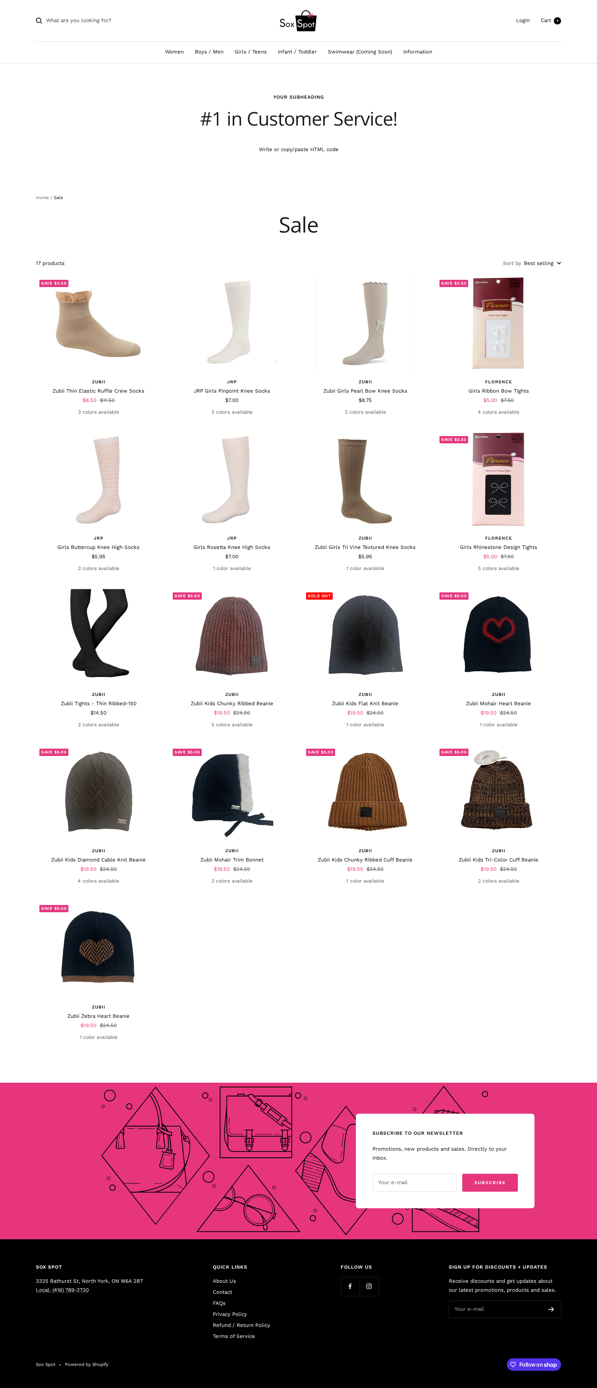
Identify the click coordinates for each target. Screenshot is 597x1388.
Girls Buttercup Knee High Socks (98, 547)
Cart (550, 20)
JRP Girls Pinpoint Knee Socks (232, 391)
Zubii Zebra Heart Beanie (98, 1016)
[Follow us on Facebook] (350, 1286)
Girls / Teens (251, 52)
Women (174, 52)
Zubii (98, 381)
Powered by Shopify (86, 1364)
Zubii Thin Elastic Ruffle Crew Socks (98, 391)
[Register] (551, 1309)
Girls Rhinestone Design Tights (498, 547)
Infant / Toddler (297, 52)
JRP (232, 381)
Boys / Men (209, 52)
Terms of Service (234, 1336)
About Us (224, 1281)
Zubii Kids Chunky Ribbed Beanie (232, 703)
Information (417, 52)
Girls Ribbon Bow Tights (498, 391)
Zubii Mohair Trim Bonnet (232, 860)
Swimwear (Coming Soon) (360, 52)
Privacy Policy (230, 1314)
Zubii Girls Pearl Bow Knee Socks (365, 391)
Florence (498, 381)
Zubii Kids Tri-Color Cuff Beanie (498, 860)
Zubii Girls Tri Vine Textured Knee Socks (365, 547)
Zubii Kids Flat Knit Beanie (365, 703)
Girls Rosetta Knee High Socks (231, 547)
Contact (222, 1292)
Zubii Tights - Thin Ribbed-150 (98, 703)
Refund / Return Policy (241, 1325)
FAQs (219, 1303)
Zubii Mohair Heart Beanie (498, 703)
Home (42, 197)
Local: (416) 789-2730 (62, 1290)
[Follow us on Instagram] (369, 1286)
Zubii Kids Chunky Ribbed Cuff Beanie (365, 860)
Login (523, 20)
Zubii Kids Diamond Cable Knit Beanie (98, 860)
